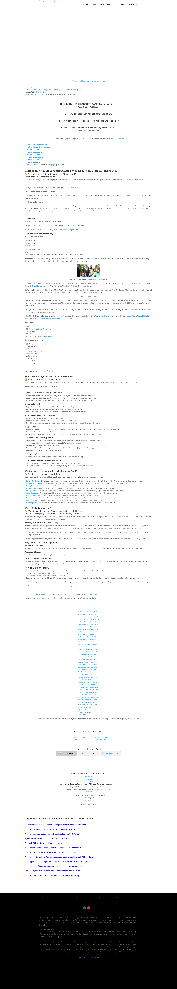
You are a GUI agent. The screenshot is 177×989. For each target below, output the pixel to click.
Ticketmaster (88, 781)
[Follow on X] (92, 907)
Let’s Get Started (104, 571)
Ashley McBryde (143, 316)
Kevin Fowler (44, 319)
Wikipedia (50, 371)
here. (122, 139)
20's (44, 92)
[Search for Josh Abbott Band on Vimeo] (101, 740)
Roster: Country (33, 150)
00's (37, 92)
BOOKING (86, 5)
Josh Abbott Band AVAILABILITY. (38, 147)
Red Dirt (51, 90)
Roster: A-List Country (35, 152)
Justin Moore (131, 316)
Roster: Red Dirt (33, 160)
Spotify (71, 753)
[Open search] (136, 4)
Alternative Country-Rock (73, 90)
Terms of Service (94, 957)
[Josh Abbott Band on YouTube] (75, 740)
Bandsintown (88, 776)
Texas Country (42, 90)
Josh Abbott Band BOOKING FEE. (39, 145)
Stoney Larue (55, 319)
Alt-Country (33, 90)
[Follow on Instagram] (88, 907)
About (101, 5)
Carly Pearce (82, 301)
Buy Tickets (88, 792)
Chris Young (95, 316)
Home (94, 5)
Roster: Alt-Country (34, 162)
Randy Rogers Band (32, 319)
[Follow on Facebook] (84, 907)
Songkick (88, 779)
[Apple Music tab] (88, 753)
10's (40, 92)
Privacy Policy (82, 957)
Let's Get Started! (119, 62)
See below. (107, 113)
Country (32, 87)
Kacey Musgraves (38, 286)
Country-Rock (59, 90)
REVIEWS (61, 165)
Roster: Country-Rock (35, 155)
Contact (131, 5)
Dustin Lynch (105, 316)
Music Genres (111, 5)
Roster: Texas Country (35, 157)
